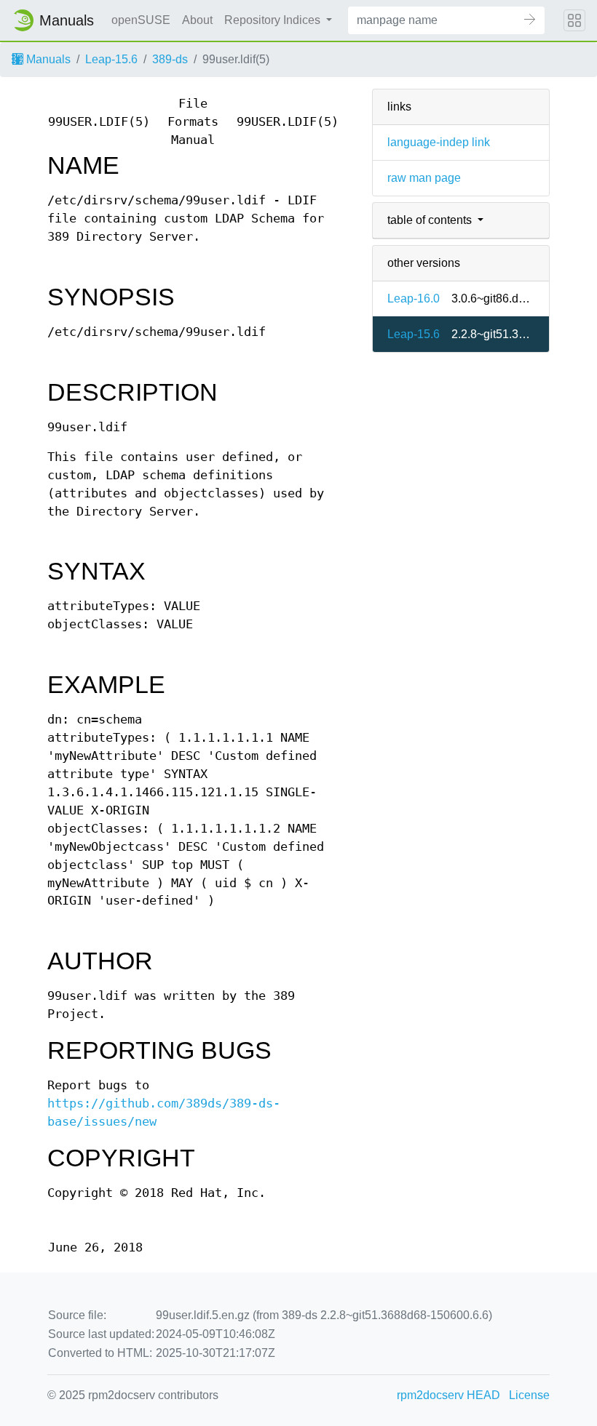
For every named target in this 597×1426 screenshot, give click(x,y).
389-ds (170, 59)
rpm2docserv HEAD (448, 1395)
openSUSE (140, 20)
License (529, 1395)
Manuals (47, 59)
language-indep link (438, 142)
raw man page (424, 178)
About (197, 20)
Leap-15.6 (111, 59)
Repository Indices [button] (273, 20)
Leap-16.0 (413, 298)
